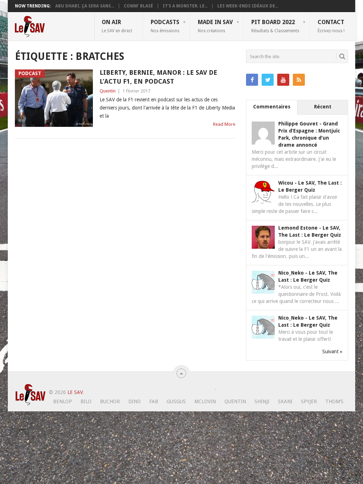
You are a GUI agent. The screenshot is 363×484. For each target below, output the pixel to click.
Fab (153, 401)
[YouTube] (283, 80)
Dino (134, 401)
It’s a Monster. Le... (185, 6)
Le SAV (75, 392)
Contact (331, 26)
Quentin (108, 91)
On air (117, 26)
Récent (322, 106)
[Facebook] (252, 80)
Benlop (62, 401)
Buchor (110, 401)
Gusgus (176, 401)
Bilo (85, 401)
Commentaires (271, 106)
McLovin (205, 401)
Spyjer (309, 401)
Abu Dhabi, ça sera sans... (84, 6)
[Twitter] (268, 80)
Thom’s (334, 401)
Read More (224, 124)
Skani (285, 401)
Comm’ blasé (138, 6)
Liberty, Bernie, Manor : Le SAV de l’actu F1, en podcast (158, 77)
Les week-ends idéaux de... (247, 6)
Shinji (262, 401)
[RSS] (299, 80)
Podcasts (165, 26)
